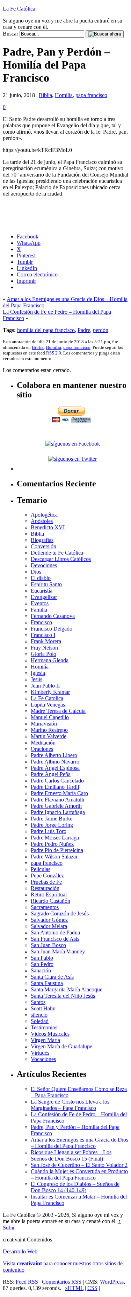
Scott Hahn (43, 1008)
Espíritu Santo (46, 584)
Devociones (44, 565)
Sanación (41, 970)
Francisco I (43, 635)
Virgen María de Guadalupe (61, 1046)
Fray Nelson (44, 648)
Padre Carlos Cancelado (57, 781)
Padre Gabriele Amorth (56, 806)
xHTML (74, 1288)
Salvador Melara (49, 926)
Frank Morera (46, 641)
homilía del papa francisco (46, 330)
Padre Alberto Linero (54, 755)
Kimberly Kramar (50, 692)
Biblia (45, 95)
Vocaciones (43, 1059)
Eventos (40, 603)
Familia (39, 610)
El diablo (41, 578)
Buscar (10, 34)
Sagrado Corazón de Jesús (60, 913)
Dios (36, 572)
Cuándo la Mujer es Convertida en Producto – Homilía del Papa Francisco (79, 1174)
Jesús (36, 679)
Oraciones (42, 749)
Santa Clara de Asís (52, 977)
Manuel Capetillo (50, 717)
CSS (92, 1288)
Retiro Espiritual (49, 894)
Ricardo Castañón (50, 901)
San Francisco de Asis (55, 939)
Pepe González (47, 875)
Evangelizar (44, 597)
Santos (38, 1002)
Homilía (64, 95)
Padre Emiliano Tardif (55, 787)
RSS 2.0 (53, 353)
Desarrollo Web (20, 1251)
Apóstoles (42, 521)
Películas (40, 869)
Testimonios (44, 1027)
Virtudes (40, 1053)
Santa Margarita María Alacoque (66, 989)
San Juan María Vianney (58, 951)
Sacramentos (45, 907)
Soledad (40, 1021)
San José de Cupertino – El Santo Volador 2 (79, 1165)
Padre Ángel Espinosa (55, 768)
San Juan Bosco (48, 945)
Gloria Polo (43, 654)
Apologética (44, 515)
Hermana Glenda (49, 660)
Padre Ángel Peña (51, 774)
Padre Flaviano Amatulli (57, 800)
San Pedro (42, 964)
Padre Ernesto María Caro (59, 793)
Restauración (45, 888)
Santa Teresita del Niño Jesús (63, 996)
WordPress (112, 1282)
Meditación (43, 743)
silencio (39, 1015)
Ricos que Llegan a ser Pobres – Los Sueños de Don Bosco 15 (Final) (71, 1155)
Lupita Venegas (48, 705)
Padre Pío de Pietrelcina (57, 850)
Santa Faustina (47, 983)
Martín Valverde (48, 736)
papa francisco (91, 95)
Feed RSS (27, 1282)
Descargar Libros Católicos (61, 559)
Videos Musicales (50, 1034)
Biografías (42, 540)
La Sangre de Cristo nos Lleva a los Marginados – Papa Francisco (70, 1105)
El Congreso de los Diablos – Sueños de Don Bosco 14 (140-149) (75, 1187)
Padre (84, 330)
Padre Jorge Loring (52, 825)
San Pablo (42, 958)
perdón (100, 330)
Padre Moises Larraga (55, 838)
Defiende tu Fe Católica (57, 553)
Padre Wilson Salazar (54, 857)
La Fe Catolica (47, 698)
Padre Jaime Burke (51, 819)
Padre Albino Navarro (55, 762)
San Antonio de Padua (55, 932)
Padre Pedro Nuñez (52, 844)
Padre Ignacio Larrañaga (58, 812)
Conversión (43, 546)
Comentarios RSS (61, 1282)
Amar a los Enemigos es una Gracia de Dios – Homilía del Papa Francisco (79, 1143)
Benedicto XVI (48, 527)
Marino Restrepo (49, 730)
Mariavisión (44, 724)
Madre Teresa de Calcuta (58, 711)
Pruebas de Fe (46, 882)
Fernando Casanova (53, 616)
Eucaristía (41, 591)
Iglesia (38, 673)
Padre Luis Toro (48, 831)
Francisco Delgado (51, 629)
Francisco (41, 622)
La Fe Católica (19, 9)
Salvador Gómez (49, 920)
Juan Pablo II (45, 686)
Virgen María (45, 1040)
